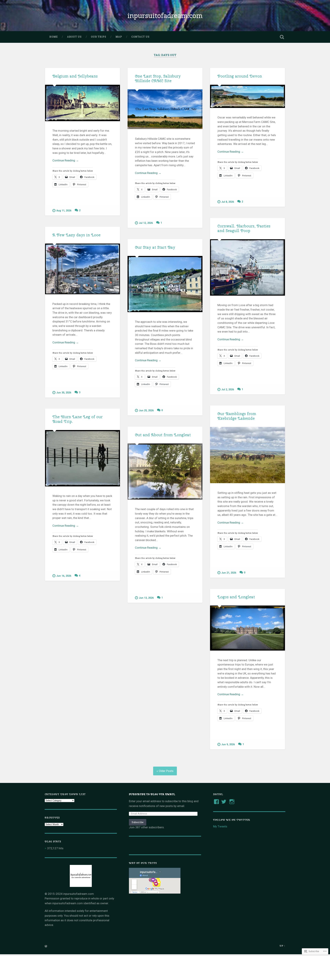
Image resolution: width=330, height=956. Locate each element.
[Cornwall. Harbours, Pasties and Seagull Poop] (247, 267)
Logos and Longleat (236, 597)
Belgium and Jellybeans (75, 76)
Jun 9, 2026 (228, 744)
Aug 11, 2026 (63, 210)
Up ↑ (282, 945)
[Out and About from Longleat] (165, 471)
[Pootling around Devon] (247, 96)
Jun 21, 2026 (228, 572)
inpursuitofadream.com (165, 15)
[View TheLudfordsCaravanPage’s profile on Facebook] (216, 801)
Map (119, 36)
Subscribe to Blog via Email (152, 794)
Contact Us (140, 36)
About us (74, 36)
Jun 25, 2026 (146, 410)
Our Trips (98, 36)
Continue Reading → (65, 160)
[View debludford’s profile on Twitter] (224, 801)
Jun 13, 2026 (146, 597)
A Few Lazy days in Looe (76, 235)
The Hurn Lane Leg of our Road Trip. (77, 419)
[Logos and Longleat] (247, 628)
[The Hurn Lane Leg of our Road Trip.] (82, 458)
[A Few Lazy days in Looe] (82, 269)
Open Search (281, 37)
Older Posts (166, 771)
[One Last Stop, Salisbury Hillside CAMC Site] (165, 109)
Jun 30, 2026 (63, 392)
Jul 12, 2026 (146, 223)
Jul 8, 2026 (227, 201)
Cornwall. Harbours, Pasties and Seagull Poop (243, 228)
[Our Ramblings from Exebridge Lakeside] (247, 455)
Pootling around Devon (239, 76)
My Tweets (220, 826)
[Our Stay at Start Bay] (165, 284)
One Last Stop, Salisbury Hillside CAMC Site (158, 78)
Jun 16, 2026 (63, 575)
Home (53, 36)
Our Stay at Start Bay (155, 247)
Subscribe (138, 822)
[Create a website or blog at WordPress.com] (46, 946)
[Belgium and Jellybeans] (82, 103)
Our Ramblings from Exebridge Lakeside (236, 416)
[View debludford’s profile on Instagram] (232, 801)
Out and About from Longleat (163, 434)
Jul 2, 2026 (227, 389)
